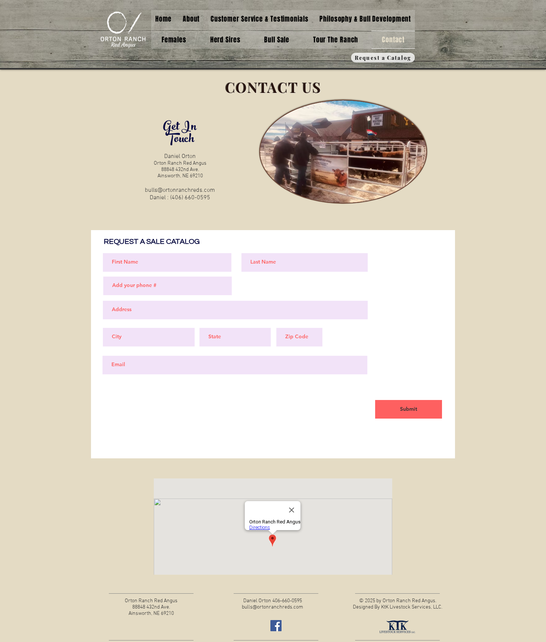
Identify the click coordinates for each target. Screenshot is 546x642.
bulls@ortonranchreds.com (180, 190)
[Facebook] (276, 625)
